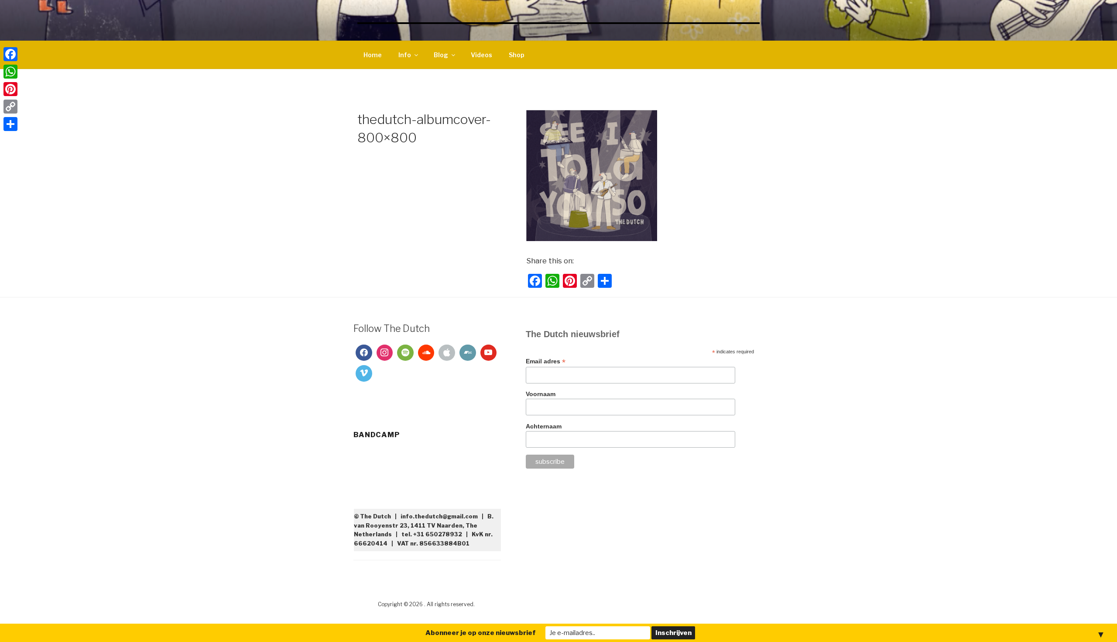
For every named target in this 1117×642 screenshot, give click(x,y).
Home (372, 55)
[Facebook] (363, 352)
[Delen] (10, 124)
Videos (481, 55)
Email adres (545, 361)
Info (404, 55)
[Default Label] (405, 352)
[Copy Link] (10, 106)
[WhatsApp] (10, 71)
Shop (516, 55)
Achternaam (544, 426)
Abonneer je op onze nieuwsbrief (480, 633)
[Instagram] (384, 352)
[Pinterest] (10, 89)
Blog (441, 55)
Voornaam (540, 393)
